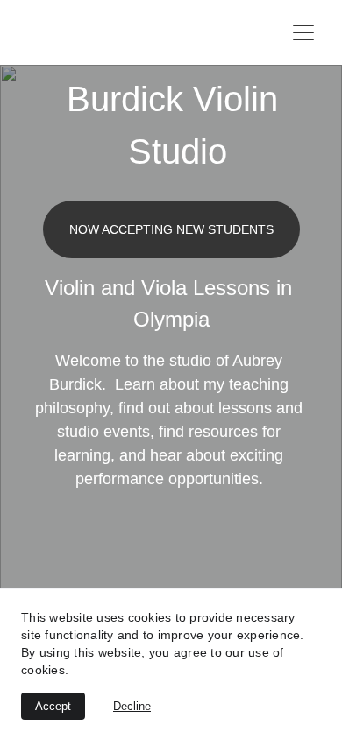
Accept (53, 706)
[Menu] (303, 32)
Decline (132, 706)
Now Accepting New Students (171, 229)
